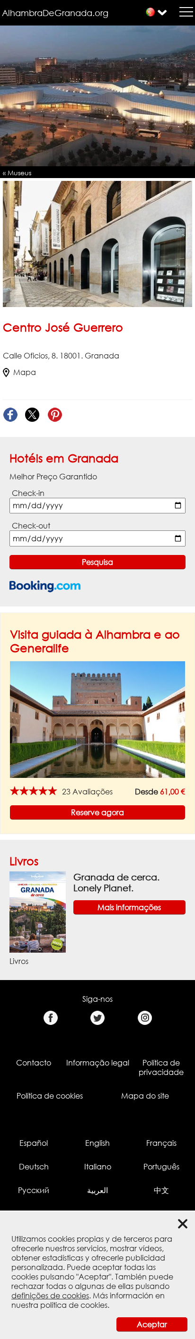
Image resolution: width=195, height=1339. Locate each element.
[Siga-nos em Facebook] (50, 1018)
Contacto (33, 1062)
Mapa (24, 372)
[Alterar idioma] (150, 12)
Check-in (28, 493)
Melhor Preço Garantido (53, 476)
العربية (97, 1190)
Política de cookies (50, 1095)
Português (161, 1166)
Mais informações (129, 907)
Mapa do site (145, 1095)
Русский (33, 1190)
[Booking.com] (44, 586)
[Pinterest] (54, 415)
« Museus (17, 173)
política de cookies (73, 1305)
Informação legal (97, 1062)
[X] (32, 415)
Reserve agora (97, 812)
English (97, 1143)
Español (33, 1143)
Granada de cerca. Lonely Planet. (116, 882)
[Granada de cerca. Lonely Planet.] (37, 911)
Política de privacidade (161, 1067)
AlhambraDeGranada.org (55, 13)
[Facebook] (10, 415)
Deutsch (34, 1166)
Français (161, 1143)
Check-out (31, 525)
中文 (161, 1190)
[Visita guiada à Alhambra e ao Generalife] (97, 719)
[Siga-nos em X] (97, 1018)
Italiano (97, 1166)
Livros (23, 861)
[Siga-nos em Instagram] (144, 1018)
